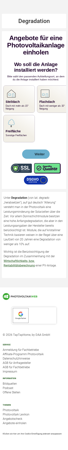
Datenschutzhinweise (16, 358)
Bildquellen (10, 383)
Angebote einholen (14, 423)
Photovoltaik (11, 410)
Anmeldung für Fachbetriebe (21, 350)
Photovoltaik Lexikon (16, 414)
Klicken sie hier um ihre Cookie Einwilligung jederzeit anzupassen (32, 433)
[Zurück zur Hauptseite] (34, 296)
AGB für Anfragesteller (17, 363)
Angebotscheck (12, 418)
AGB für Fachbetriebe (16, 367)
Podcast (8, 388)
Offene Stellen (11, 392)
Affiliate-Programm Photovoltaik (23, 354)
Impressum (10, 371)
